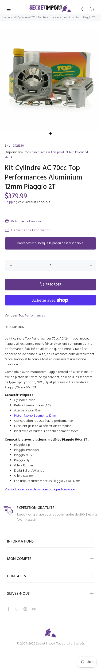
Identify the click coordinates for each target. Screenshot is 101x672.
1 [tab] (50, 133)
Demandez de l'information (30, 230)
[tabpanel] (50, 79)
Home (6, 17)
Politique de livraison (26, 221)
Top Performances (32, 315)
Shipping (11, 202)
